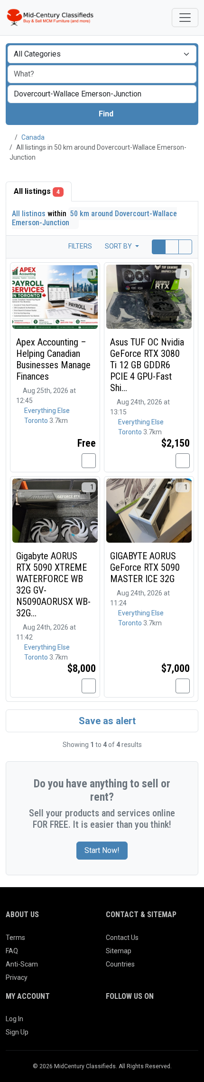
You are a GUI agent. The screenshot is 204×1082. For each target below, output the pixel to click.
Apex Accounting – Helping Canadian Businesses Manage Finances (53, 359)
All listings (37, 191)
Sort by (119, 246)
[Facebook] (112, 1022)
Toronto (36, 420)
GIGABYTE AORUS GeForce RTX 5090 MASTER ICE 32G (145, 567)
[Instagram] (138, 1022)
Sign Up (17, 1032)
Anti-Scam (22, 964)
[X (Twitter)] (125, 1022)
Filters (79, 246)
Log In (14, 1019)
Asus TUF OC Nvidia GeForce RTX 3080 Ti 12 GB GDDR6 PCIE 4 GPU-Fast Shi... (147, 364)
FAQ (12, 951)
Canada (33, 137)
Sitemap (118, 951)
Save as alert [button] (106, 721)
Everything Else (47, 410)
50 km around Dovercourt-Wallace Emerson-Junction (94, 218)
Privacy (17, 977)
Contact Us (122, 937)
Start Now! (102, 850)
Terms (15, 937)
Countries (120, 964)
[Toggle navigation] (185, 17)
